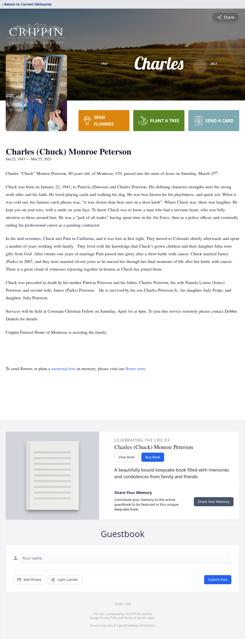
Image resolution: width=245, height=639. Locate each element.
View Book (126, 457)
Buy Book (152, 457)
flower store (135, 368)
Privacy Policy (109, 618)
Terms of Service (135, 618)
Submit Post (217, 579)
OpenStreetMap (127, 625)
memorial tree (63, 368)
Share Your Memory (213, 501)
